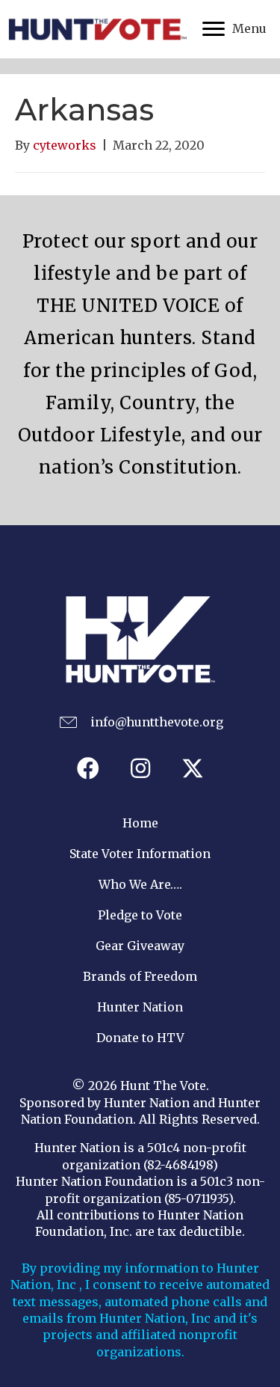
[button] (88, 768)
